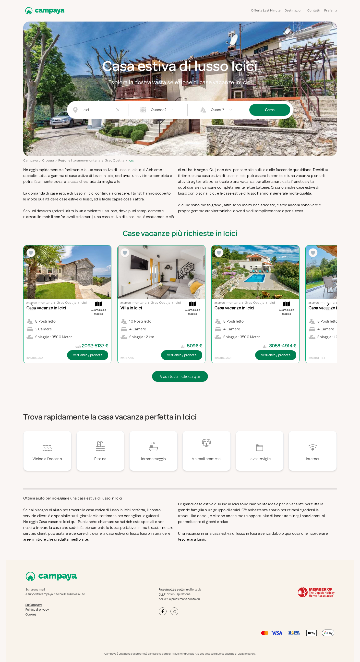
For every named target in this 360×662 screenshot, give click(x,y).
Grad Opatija (114, 160)
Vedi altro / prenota (87, 355)
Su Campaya (33, 605)
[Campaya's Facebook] (163, 611)
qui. (161, 594)
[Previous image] (32, 304)
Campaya (30, 160)
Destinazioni (294, 10)
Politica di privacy (37, 610)
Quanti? (217, 109)
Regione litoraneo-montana (79, 160)
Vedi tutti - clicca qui (180, 376)
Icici (132, 160)
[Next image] (328, 304)
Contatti (313, 10)
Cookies (30, 614)
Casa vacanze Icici (54, 521)
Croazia (48, 160)
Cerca (270, 109)
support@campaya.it (41, 594)
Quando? (158, 109)
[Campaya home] (43, 10)
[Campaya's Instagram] (174, 611)
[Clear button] (118, 110)
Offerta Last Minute (266, 10)
